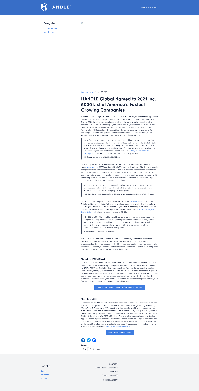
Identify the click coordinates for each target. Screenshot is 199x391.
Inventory (45, 374)
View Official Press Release (119, 332)
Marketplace (136, 201)
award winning (91, 167)
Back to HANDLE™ (149, 7)
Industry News (49, 31)
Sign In (44, 371)
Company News (50, 28)
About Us (44, 378)
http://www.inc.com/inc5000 (118, 326)
